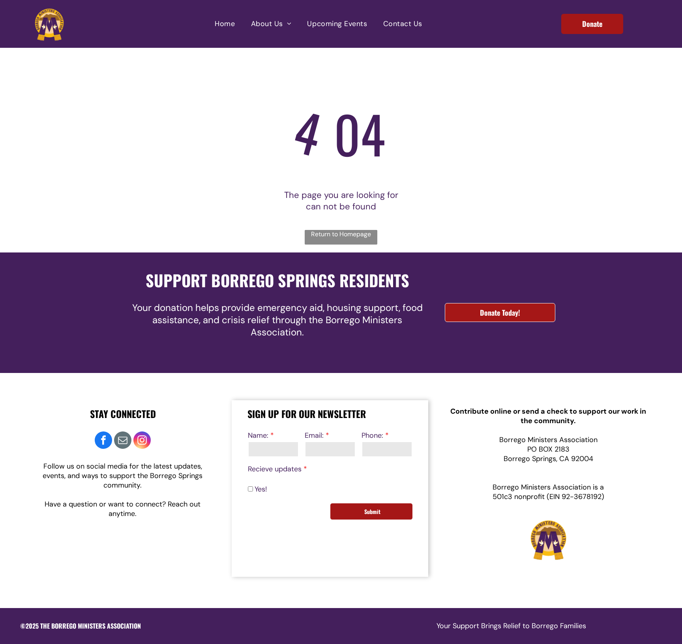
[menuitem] (225, 24)
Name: (258, 435)
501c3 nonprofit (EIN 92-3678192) (548, 496)
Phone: (372, 435)
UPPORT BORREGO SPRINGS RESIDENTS (281, 280)
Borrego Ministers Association (548, 439)
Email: (314, 435)
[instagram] (142, 441)
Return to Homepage (341, 234)
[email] (122, 441)
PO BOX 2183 (548, 449)
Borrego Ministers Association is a (548, 487)
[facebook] (103, 441)
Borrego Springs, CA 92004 (548, 458)
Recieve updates (275, 469)
